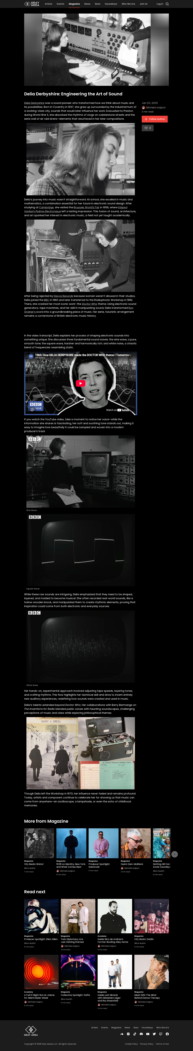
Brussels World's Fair (86, 207)
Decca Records (63, 296)
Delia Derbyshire (34, 103)
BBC (46, 300)
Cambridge (46, 207)
